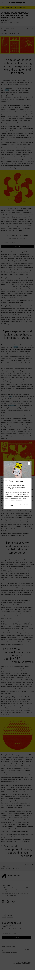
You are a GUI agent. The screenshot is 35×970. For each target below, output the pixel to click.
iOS (21, 505)
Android (26, 505)
